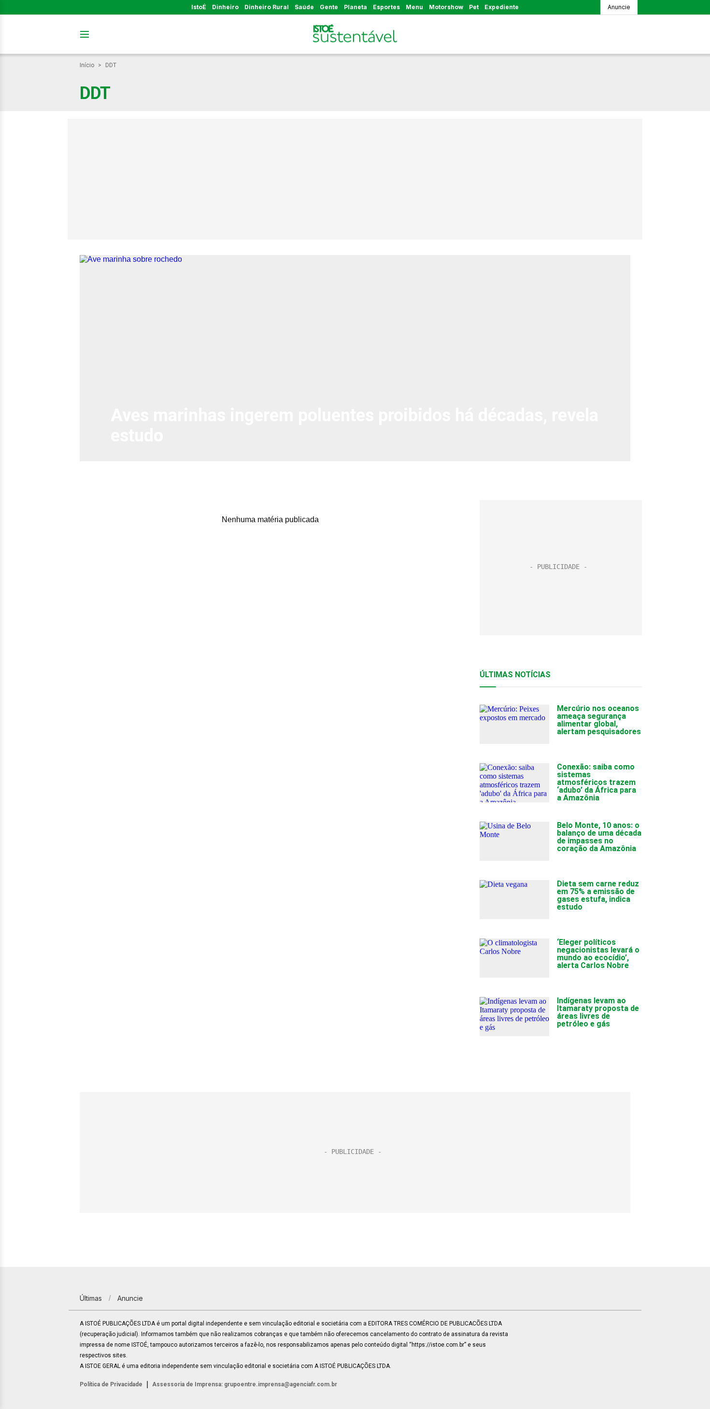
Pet (474, 7)
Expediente (501, 7)
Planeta (355, 7)
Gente (329, 7)
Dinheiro (225, 7)
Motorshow (446, 7)
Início (87, 65)
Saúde (304, 7)
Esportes (386, 7)
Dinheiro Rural (266, 7)
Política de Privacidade (111, 1384)
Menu (414, 7)
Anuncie (619, 7)
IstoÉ (198, 7)
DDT (110, 65)
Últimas (91, 1298)
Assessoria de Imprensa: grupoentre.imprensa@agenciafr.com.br (244, 1384)
